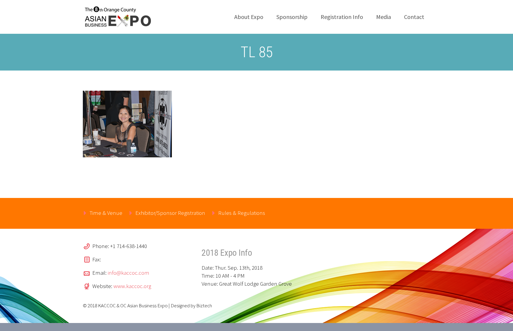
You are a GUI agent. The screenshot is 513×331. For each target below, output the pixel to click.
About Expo (248, 16)
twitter (383, 213)
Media (383, 16)
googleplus (418, 213)
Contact (414, 16)
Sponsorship (292, 16)
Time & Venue (106, 212)
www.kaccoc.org (132, 286)
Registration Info (342, 16)
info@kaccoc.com (128, 272)
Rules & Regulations (241, 212)
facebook (400, 213)
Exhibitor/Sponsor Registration (170, 212)
